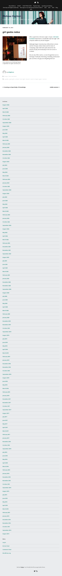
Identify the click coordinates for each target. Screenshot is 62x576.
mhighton (11, 72)
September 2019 (7, 331)
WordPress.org (7, 553)
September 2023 (7, 190)
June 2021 (5, 264)
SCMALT (19, 6)
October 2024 (6, 158)
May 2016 (5, 459)
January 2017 (6, 438)
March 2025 (5, 140)
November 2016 (7, 441)
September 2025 (7, 122)
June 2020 (5, 300)
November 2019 (7, 324)
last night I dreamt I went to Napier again (31, 79)
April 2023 (5, 207)
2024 (53, 7)
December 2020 (7, 282)
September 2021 (7, 253)
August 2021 (6, 257)
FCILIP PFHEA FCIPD (27, 6)
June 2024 (5, 168)
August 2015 (6, 491)
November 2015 (7, 480)
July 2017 (5, 416)
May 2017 (5, 424)
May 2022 (5, 232)
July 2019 (5, 339)
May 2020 (5, 303)
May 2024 (5, 172)
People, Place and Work (10, 76)
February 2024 (6, 179)
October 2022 (6, 222)
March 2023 (5, 211)
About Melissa (12, 6)
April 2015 (5, 505)
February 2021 (6, 275)
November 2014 (7, 523)
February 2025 (6, 144)
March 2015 (5, 509)
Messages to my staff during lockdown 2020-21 (31, 7)
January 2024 (6, 183)
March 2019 (5, 353)
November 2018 (7, 367)
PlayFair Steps (36, 6)
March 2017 (5, 431)
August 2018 (6, 378)
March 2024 (5, 175)
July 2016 (5, 452)
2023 (49, 7)
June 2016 (5, 455)
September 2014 (7, 530)
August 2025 (6, 126)
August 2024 (6, 161)
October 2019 (6, 328)
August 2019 (6, 335)
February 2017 (6, 434)
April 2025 (5, 137)
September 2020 (7, 289)
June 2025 (5, 129)
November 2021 (7, 250)
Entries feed (6, 546)
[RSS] (38, 2)
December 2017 (7, 399)
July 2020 (5, 296)
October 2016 (6, 445)
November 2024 (7, 154)
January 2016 (6, 473)
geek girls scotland (14, 79)
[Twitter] (35, 2)
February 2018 (6, 392)
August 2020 (6, 293)
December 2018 (7, 363)
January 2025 (6, 147)
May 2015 (5, 502)
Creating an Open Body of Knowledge (15, 87)
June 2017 (5, 420)
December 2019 (7, 321)
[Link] (24, 2)
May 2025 (5, 133)
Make (22, 567)
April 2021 (5, 268)
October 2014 (6, 526)
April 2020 (5, 307)
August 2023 (6, 193)
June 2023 (5, 200)
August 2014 (6, 533)
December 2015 (7, 477)
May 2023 (5, 204)
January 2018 (6, 395)
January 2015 (6, 516)
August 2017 (6, 413)
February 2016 (6, 470)
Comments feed (7, 549)
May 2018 (5, 385)
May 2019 (5, 346)
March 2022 (5, 239)
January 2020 (6, 317)
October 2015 (6, 484)
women (45, 79)
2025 (31, 9)
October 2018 (6, 370)
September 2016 (7, 448)
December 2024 (7, 151)
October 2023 (6, 186)
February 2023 (6, 214)
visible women (54, 87)
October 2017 (6, 406)
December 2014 (7, 519)
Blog (57, 7)
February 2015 (6, 512)
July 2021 (5, 261)
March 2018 (5, 388)
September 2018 (7, 374)
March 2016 (5, 466)
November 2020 (7, 285)
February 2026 (6, 115)
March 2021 (5, 271)
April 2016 (5, 463)
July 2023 (5, 197)
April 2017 (5, 427)
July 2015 (5, 494)
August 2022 (6, 229)
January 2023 (6, 218)
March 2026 (5, 112)
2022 (45, 7)
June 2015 (5, 498)
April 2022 (5, 236)
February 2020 (6, 314)
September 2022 (7, 225)
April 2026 (5, 108)
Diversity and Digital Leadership (10, 7)
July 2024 (5, 165)
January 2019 (6, 360)
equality (6, 79)
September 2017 (7, 409)
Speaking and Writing (47, 6)
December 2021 (7, 246)
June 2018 (5, 381)
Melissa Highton (12, 16)
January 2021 (6, 278)
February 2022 (6, 243)
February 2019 (6, 356)
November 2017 (7, 402)
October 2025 (6, 119)
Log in (4, 542)
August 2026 (6, 105)
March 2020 (5, 310)
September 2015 (7, 487)
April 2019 (5, 349)
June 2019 (5, 342)
